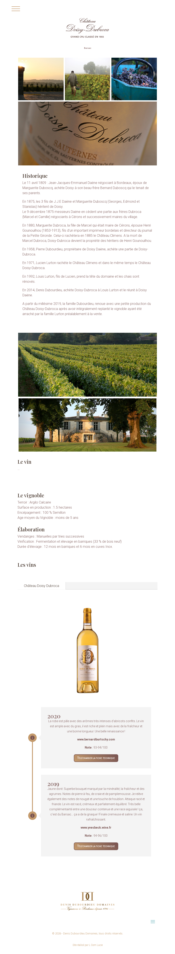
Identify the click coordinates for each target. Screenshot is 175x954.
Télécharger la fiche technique (96, 758)
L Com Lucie (96, 945)
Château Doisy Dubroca (41, 586)
